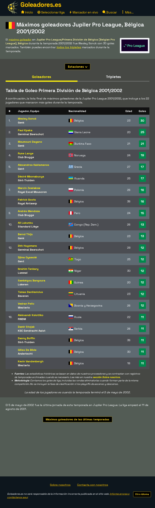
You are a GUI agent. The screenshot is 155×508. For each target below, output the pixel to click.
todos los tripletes (68, 47)
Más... (129, 12)
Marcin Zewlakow (29, 188)
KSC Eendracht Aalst (31, 330)
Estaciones (76, 67)
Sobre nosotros (60, 485)
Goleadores (41, 77)
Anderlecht (25, 353)
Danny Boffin (26, 338)
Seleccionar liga (52, 12)
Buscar (111, 12)
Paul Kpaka (25, 130)
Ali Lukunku (25, 222)
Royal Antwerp (27, 203)
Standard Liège (28, 226)
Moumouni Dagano (30, 141)
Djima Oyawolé (27, 257)
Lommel (23, 272)
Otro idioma (142, 494)
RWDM (22, 319)
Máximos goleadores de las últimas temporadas (77, 419)
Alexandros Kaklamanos (33, 165)
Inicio (28, 12)
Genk (21, 122)
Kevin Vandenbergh (30, 361)
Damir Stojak (26, 326)
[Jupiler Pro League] (134, 50)
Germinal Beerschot (31, 134)
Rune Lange (25, 153)
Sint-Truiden (26, 180)
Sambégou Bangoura (31, 280)
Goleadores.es (40, 5)
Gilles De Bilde (27, 350)
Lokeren (23, 284)
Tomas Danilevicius (30, 292)
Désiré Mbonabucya (31, 176)
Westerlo (24, 307)
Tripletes (113, 77)
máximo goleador (20, 39)
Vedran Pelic (26, 303)
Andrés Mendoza (29, 211)
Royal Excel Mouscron (32, 192)
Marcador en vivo (85, 12)
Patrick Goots (27, 199)
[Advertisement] (77, 454)
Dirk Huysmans (27, 245)
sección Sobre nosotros (106, 377)
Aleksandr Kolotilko (30, 315)
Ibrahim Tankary (28, 269)
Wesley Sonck (27, 118)
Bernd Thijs (25, 234)
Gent (21, 168)
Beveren (23, 296)
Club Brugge (26, 157)
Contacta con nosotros (92, 485)
